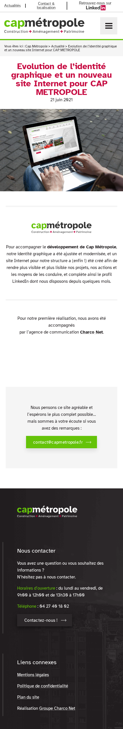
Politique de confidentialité (42, 686)
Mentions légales (33, 674)
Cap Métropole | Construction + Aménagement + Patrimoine (44, 25)
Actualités (12, 6)
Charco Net (91, 332)
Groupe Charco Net (57, 708)
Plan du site (28, 697)
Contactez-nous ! (41, 620)
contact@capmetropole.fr (58, 442)
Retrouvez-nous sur (99, 5)
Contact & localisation (46, 6)
